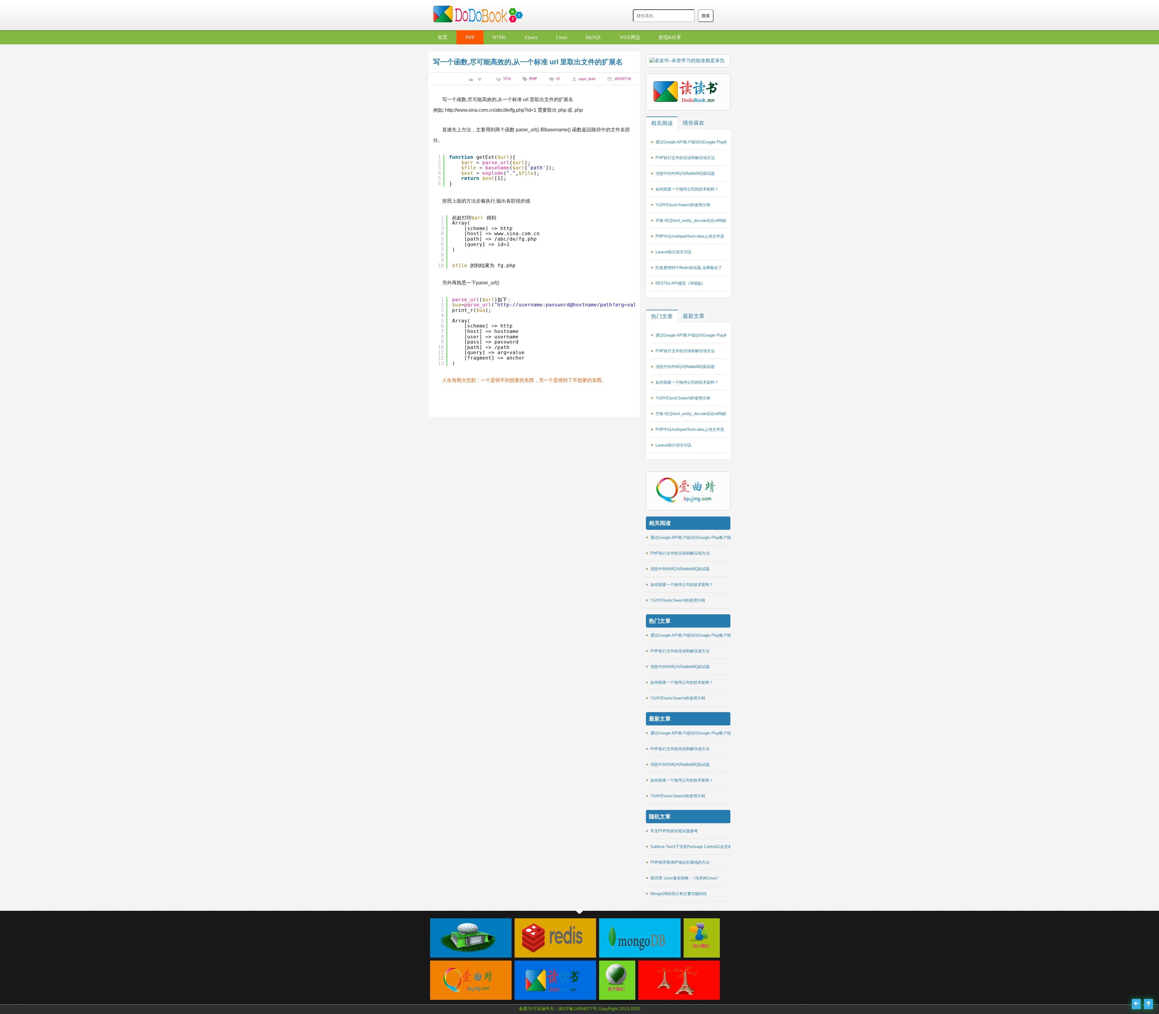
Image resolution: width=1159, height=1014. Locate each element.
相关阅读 (662, 123)
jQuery (531, 37)
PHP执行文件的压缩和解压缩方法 (685, 157)
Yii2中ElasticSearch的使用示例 (683, 205)
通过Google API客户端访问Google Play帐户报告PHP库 (704, 142)
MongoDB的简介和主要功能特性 (678, 893)
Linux (561, 37)
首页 (442, 37)
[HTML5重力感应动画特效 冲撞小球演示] (676, 996)
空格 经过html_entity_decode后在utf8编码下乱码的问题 (704, 220)
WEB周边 (630, 37)
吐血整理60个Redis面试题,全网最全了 (689, 267)
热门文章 (662, 316)
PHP (469, 37)
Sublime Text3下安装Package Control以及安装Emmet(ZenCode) (706, 846)
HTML (499, 37)
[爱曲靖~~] (700, 948)
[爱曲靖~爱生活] (468, 996)
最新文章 (693, 316)
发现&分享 (669, 37)
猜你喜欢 (693, 123)
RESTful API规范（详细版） (680, 283)
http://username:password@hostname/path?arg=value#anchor (580, 305)
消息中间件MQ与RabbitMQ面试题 (685, 173)
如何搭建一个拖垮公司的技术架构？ (687, 189)
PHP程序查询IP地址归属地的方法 (680, 862)
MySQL (594, 37)
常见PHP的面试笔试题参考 (674, 831)
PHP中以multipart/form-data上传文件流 (690, 236)
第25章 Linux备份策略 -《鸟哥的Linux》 (685, 878)
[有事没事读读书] (552, 996)
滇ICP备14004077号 (577, 1008)
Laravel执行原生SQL (674, 252)
